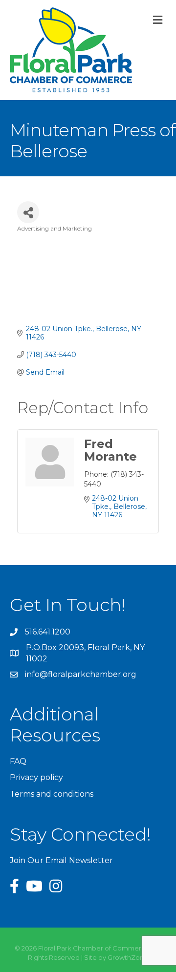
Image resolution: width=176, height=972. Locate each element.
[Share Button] (28, 212)
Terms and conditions (51, 794)
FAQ (18, 761)
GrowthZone (128, 957)
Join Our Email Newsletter (61, 860)
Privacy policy (36, 777)
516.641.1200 (47, 631)
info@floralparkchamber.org (80, 674)
